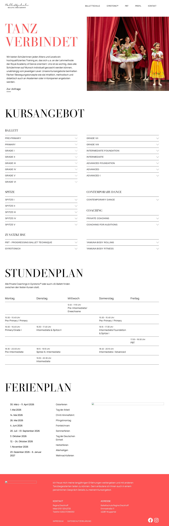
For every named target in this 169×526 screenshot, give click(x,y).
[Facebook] (150, 520)
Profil (138, 6)
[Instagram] (156, 520)
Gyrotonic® (112, 6)
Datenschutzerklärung (79, 521)
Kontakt (152, 6)
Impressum (58, 521)
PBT (126, 6)
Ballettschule (92, 6)
